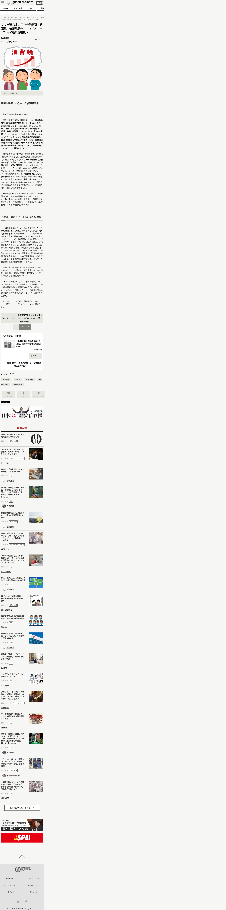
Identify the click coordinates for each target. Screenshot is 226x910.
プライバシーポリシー (11, 885)
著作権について (33, 885)
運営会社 (11, 892)
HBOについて (11, 879)
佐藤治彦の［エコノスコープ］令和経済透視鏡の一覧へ (24, 364)
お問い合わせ (33, 892)
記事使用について (33, 879)
